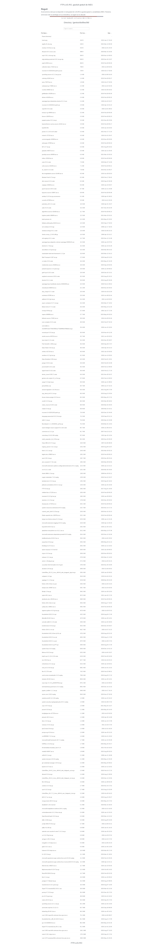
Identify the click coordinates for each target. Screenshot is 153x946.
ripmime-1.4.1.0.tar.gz (48, 500)
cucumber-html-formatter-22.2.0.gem (52, 565)
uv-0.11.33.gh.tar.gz (47, 835)
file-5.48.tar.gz (46, 782)
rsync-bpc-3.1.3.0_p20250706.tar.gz (52, 683)
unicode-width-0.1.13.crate (49, 622)
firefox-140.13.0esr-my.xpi (49, 584)
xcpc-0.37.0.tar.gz (47, 705)
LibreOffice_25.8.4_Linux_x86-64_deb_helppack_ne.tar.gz (58, 778)
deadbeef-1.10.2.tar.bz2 (48, 804)
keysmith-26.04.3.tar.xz (48, 526)
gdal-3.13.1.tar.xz (47, 846)
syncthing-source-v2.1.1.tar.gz (50, 903)
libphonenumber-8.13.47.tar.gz (50, 869)
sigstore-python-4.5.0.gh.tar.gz (50, 610)
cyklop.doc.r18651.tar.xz (49, 606)
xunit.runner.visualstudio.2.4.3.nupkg (52, 675)
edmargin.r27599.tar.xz (48, 143)
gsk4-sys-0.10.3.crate (48, 272)
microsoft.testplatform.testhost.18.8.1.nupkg (54, 808)
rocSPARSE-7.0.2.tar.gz (48, 736)
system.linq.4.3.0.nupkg (48, 648)
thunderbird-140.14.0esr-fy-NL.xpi (51, 633)
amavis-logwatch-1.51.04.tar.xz (50, 389)
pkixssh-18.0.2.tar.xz (47, 717)
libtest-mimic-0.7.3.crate (48, 307)
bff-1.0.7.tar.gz (46, 147)
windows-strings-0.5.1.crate (49, 230)
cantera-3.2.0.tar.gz (47, 785)
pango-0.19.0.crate (47, 363)
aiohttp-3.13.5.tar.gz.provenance (51, 196)
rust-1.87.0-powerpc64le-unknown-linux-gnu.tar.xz (56, 938)
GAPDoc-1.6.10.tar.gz (48, 744)
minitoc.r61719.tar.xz (48, 351)
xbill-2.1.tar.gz (46, 420)
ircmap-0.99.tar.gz (47, 310)
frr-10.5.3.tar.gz (46, 854)
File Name (44, 33)
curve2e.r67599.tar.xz (48, 200)
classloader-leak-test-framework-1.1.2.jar (53, 253)
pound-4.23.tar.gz (47, 709)
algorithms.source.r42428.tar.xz (51, 211)
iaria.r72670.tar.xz (47, 82)
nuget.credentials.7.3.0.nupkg (50, 477)
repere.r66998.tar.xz (47, 314)
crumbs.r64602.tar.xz (48, 89)
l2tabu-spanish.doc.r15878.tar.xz (51, 515)
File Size (82, 33)
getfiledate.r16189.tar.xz (49, 93)
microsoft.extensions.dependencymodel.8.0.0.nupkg (56, 534)
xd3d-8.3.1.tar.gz (46, 755)
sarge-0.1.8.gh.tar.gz (48, 382)
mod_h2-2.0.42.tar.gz (48, 667)
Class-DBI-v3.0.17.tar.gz (49, 443)
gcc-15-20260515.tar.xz (48, 923)
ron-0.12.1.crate (46, 469)
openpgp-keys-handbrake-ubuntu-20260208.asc (55, 284)
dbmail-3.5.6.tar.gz (47, 774)
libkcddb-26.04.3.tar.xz (48, 618)
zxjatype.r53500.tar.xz (48, 185)
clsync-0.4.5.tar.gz (47, 553)
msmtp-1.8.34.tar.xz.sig (48, 48)
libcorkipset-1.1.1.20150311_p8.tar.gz (52, 424)
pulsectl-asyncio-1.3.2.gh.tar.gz (50, 268)
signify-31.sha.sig (47, 44)
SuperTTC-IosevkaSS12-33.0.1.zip (52, 888)
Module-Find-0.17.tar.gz (48, 177)
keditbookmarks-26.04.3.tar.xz (50, 538)
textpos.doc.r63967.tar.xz (49, 587)
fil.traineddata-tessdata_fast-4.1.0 (51, 747)
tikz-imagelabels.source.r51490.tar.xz (52, 173)
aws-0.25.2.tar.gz (47, 458)
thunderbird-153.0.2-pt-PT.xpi (50, 644)
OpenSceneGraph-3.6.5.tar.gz (50, 816)
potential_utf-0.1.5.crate (48, 204)
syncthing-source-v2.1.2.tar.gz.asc (51, 74)
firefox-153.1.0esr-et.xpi (48, 603)
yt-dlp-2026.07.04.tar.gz (48, 823)
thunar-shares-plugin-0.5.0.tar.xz (51, 397)
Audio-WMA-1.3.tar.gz (48, 473)
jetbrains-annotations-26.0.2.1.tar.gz (52, 485)
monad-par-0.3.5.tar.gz (48, 332)
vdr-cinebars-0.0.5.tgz (48, 227)
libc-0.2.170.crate (47, 671)
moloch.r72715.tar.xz (48, 135)
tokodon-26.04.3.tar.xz (48, 679)
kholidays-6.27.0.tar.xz (48, 545)
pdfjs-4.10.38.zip (46, 827)
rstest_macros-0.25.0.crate (49, 405)
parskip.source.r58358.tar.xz (50, 154)
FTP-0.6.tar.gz (46, 488)
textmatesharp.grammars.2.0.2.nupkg (52, 686)
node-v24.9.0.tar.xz (47, 900)
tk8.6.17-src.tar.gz (47, 797)
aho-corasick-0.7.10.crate (49, 462)
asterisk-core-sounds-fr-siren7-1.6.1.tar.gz (54, 831)
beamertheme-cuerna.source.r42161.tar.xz (54, 124)
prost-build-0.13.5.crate (48, 366)
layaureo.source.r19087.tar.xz (50, 192)
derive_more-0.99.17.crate (49, 374)
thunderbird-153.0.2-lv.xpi (49, 614)
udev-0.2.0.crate (46, 207)
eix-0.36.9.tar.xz (46, 660)
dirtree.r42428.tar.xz (47, 97)
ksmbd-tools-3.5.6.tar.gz (49, 625)
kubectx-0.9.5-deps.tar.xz (49, 850)
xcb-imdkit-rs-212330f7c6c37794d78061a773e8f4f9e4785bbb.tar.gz (57, 327)
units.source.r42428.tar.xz (49, 166)
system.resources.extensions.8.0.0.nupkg (53, 507)
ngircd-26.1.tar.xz (47, 595)
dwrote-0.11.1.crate (47, 280)
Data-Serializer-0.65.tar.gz (49, 359)
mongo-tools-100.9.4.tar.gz (49, 801)
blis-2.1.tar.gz (45, 877)
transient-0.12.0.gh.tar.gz (49, 496)
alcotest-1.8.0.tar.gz (47, 568)
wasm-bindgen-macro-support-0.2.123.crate (54, 427)
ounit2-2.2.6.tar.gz (47, 401)
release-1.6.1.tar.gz (47, 557)
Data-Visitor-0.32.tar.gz (48, 347)
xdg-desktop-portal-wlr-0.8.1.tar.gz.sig (52, 59)
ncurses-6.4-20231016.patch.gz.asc (52, 70)
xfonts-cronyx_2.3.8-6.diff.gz (50, 234)
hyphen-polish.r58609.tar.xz (50, 215)
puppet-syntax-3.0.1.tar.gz (49, 120)
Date (109, 33)
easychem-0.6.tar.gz (47, 542)
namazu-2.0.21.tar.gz (48, 724)
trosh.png (44, 40)
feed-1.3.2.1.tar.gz (47, 450)
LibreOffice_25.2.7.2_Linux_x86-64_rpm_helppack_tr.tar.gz (58, 793)
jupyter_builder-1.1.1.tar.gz (49, 690)
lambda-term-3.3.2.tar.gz (49, 481)
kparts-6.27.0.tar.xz (47, 766)
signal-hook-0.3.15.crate (49, 370)
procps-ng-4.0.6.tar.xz (48, 732)
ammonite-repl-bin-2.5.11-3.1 (50, 907)
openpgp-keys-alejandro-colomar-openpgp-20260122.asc (58, 242)
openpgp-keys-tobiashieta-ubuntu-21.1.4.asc (54, 101)
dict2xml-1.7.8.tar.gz (47, 246)
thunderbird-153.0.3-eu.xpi (49, 637)
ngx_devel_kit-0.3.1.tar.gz (49, 393)
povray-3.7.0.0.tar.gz (48, 892)
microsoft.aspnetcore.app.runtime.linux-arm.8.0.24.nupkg (58, 858)
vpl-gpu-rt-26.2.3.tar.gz (48, 839)
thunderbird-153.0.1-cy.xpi (49, 641)
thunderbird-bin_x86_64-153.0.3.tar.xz (52, 919)
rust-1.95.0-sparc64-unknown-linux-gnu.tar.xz (54, 915)
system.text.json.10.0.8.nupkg (50, 759)
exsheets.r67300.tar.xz (48, 295)
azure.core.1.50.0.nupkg (49, 694)
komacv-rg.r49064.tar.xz (49, 112)
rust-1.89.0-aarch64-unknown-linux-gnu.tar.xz (55, 930)
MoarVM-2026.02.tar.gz (48, 873)
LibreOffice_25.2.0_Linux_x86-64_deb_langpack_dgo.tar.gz (59, 572)
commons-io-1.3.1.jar (48, 431)
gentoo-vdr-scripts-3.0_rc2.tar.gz (51, 378)
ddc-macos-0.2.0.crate (48, 181)
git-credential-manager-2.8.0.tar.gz (51, 763)
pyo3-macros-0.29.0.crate (49, 188)
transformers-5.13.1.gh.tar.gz (50, 884)
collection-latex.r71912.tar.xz (50, 67)
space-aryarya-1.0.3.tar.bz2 (49, 549)
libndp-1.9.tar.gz (46, 591)
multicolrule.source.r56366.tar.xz (51, 265)
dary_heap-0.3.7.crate (48, 291)
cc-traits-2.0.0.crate (47, 261)
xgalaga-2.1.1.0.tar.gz (48, 580)
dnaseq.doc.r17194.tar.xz (49, 504)
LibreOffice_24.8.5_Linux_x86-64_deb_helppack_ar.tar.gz (58, 770)
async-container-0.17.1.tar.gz (50, 303)
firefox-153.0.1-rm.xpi (48, 629)
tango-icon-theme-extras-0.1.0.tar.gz (52, 519)
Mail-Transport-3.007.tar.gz (49, 257)
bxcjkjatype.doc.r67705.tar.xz (50, 713)
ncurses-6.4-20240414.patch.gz (51, 105)
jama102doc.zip (46, 386)
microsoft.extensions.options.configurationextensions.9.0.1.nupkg (60, 465)
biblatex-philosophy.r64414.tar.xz (51, 223)
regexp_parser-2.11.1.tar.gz (50, 446)
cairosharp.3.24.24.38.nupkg (50, 435)
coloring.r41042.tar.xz (48, 78)
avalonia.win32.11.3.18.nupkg (50, 698)
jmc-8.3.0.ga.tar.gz (47, 896)
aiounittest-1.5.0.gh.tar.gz (49, 249)
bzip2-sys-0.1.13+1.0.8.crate (50, 656)
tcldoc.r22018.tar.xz (47, 158)
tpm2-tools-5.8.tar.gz (48, 728)
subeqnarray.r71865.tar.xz (49, 86)
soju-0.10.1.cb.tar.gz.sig (48, 55)
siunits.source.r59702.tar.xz (49, 336)
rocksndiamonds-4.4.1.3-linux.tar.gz (52, 812)
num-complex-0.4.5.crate (49, 322)
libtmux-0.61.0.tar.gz (47, 652)
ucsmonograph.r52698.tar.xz (50, 139)
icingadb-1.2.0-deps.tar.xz (49, 843)
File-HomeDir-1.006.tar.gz (49, 344)
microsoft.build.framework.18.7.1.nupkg (53, 740)
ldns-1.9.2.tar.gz (46, 721)
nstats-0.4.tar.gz (46, 408)
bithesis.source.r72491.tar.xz (50, 318)
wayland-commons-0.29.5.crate (51, 276)
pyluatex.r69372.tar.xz (48, 150)
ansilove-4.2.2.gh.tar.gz (48, 355)
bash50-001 (45, 128)
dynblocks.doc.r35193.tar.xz (50, 599)
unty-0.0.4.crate (46, 162)
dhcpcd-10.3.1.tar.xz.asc (49, 51)
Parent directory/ (46, 36)
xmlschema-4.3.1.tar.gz (48, 664)
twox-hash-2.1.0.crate (48, 340)
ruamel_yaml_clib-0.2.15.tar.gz (50, 511)
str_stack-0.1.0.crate (47, 169)
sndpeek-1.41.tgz (47, 576)
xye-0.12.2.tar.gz (46, 789)
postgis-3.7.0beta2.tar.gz (49, 881)
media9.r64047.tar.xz (48, 751)
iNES (102, 12)
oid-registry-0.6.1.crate (48, 238)
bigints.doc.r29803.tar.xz (49, 454)
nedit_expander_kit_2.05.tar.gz (50, 439)
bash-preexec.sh (46, 219)
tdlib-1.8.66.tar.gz (47, 820)
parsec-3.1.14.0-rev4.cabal (49, 131)
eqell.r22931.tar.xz (47, 63)
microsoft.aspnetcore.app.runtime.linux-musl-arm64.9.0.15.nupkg (60, 862)
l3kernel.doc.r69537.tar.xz (49, 865)
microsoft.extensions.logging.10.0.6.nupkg (54, 523)
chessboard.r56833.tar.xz (49, 287)
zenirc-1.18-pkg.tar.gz (48, 561)
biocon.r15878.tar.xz (47, 116)
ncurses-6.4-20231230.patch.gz (51, 412)
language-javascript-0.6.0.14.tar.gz (51, 416)
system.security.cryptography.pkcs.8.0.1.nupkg (55, 702)
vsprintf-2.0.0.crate (47, 108)
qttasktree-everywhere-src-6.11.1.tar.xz (53, 530)
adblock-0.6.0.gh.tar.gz (48, 299)
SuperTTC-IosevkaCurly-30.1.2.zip (51, 926)
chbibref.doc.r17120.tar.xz (49, 492)
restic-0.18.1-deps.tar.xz (49, 934)
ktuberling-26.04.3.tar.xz (49, 911)
